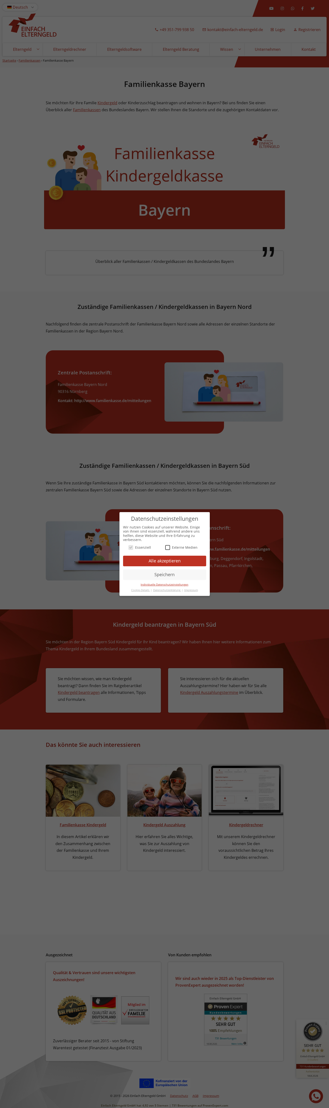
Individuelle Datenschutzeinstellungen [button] (164, 584)
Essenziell (143, 547)
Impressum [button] (191, 590)
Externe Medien (184, 547)
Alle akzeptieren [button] (165, 561)
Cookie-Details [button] (140, 590)
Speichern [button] (164, 574)
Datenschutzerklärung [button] (167, 590)
